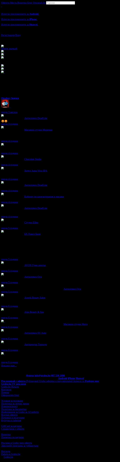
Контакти (6, 389)
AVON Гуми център (35, 265)
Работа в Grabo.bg (10, 454)
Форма (30, 375)
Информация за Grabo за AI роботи (20, 412)
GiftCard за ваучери (11, 426)
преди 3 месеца (9, 112)
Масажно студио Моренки (38, 130)
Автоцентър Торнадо (35, 344)
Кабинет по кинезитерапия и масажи (44, 196)
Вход (18, 35)
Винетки (6, 434)
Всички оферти (9, 414)
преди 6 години (9, 306)
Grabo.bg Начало (10, 386)
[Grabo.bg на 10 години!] (4, 354)
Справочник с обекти (12, 429)
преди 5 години (9, 228)
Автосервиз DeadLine (35, 118)
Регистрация (8, 35)
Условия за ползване (12, 400)
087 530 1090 (58, 375)
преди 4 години (9, 141)
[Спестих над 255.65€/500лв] (4, 144)
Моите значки (9, 48)
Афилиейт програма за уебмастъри (19, 445)
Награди (5, 451)
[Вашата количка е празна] (1, 6)
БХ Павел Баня (32, 234)
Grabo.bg (8, 457)
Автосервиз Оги (33, 276)
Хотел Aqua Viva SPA (35, 170)
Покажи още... (9, 365)
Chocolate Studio (32, 159)
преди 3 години (9, 124)
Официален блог (10, 395)
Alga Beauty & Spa (34, 312)
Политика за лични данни (15, 403)
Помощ (5, 392)
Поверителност (9, 406)
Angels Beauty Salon (34, 297)
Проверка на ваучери (12, 437)
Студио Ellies (31, 222)
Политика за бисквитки (14, 409)
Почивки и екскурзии (13, 417)
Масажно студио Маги (76, 324)
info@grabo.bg (42, 375)
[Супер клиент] (4, 286)
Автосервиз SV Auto (35, 333)
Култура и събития (11, 420)
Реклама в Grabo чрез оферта (16, 443)
